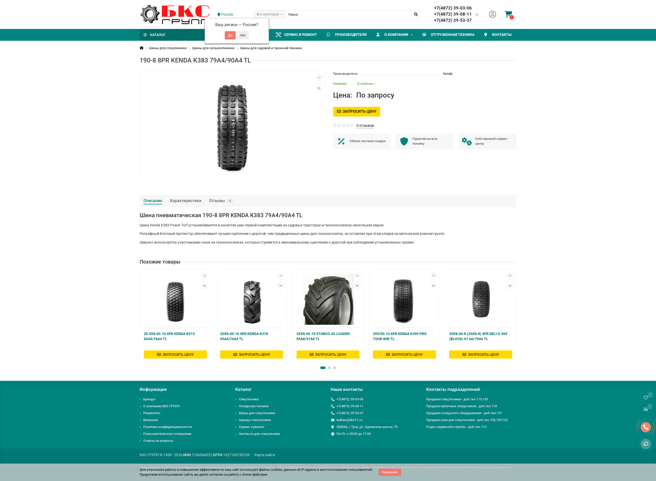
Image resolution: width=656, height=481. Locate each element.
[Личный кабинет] (492, 14)
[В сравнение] (319, 88)
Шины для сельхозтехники (213, 48)
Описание (153, 200)
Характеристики (185, 200)
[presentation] (140, 316)
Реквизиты (151, 413)
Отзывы (220, 200)
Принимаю (390, 472)
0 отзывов (365, 125)
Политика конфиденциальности (167, 427)
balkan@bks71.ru (349, 420)
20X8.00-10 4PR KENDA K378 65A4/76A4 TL (244, 336)
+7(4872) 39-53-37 (453, 20)
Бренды (149, 399)
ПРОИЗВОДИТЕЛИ (351, 35)
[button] (322, 368)
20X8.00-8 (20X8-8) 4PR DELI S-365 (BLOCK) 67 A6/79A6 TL (478, 336)
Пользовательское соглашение (167, 434)
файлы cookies (270, 470)
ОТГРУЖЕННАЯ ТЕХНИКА (452, 35)
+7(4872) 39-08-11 (453, 14)
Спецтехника (249, 399)
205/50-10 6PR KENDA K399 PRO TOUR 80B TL (400, 336)
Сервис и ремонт (300, 35)
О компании (396, 35)
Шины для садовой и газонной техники (271, 48)
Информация (153, 389)
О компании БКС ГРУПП (161, 406)
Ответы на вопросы (158, 441)
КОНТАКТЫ (501, 35)
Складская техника (254, 406)
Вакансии (150, 420)
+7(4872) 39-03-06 (453, 8)
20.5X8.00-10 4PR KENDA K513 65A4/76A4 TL (169, 336)
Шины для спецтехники (168, 48)
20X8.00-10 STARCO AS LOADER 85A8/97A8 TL (323, 336)
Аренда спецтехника (255, 420)
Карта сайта (264, 455)
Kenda (447, 74)
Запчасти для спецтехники (259, 434)
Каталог (243, 389)
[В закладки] (319, 77)
